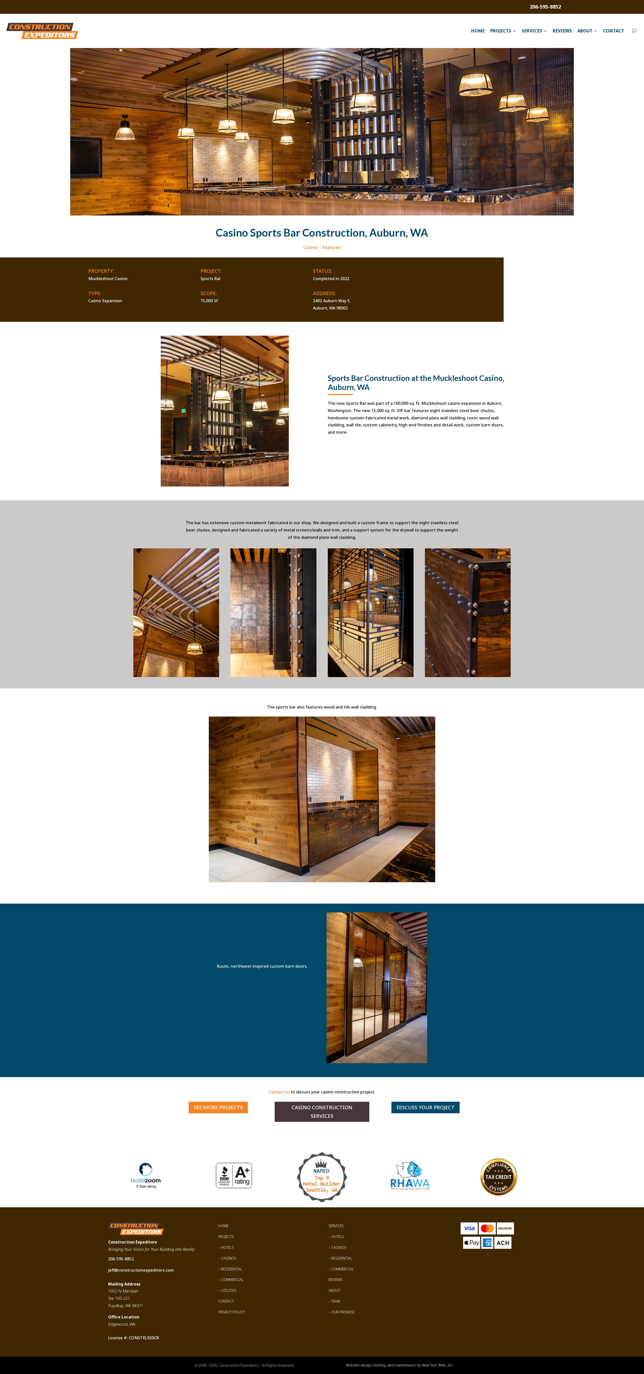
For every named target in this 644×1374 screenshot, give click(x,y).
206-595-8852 (545, 6)
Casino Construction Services (322, 1111)
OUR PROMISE (342, 1312)
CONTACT (226, 1301)
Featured (332, 247)
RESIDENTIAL (231, 1269)
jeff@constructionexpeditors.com (141, 1270)
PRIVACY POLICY (231, 1312)
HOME (223, 1225)
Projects (500, 31)
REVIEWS (336, 1279)
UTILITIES (228, 1290)
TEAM (335, 1301)
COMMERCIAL (232, 1279)
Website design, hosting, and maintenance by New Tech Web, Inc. (399, 1365)
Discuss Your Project (425, 1107)
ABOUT (334, 1290)
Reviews (562, 31)
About (584, 31)
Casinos (310, 247)
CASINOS (228, 1258)
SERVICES (336, 1225)
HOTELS (227, 1247)
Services (532, 31)
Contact (613, 31)
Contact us (279, 1092)
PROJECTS (226, 1236)
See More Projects (218, 1107)
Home (478, 31)
